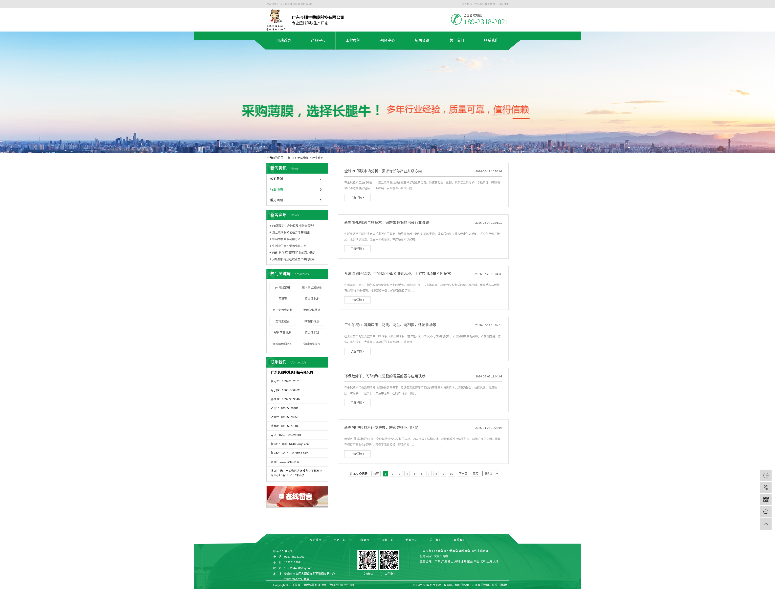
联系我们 (459, 540)
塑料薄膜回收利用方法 (286, 239)
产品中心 (339, 540)
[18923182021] (766, 487)
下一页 (463, 473)
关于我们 (435, 540)
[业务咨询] (766, 475)
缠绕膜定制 (312, 332)
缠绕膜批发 (312, 298)
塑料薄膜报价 (311, 344)
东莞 (470, 561)
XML (506, 4)
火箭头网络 (441, 556)
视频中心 (387, 540)
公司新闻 (276, 178)
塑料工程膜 (282, 321)
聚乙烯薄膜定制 (282, 310)
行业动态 (317, 157)
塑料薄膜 (464, 550)
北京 (483, 561)
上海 (489, 561)
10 (451, 473)
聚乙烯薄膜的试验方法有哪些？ (292, 232)
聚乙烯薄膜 (451, 550)
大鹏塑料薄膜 (311, 310)
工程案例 (363, 540)
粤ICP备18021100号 (342, 585)
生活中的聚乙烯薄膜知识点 (289, 246)
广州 (444, 561)
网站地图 (490, 4)
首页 (376, 473)
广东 (437, 561)
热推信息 (467, 4)
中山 (476, 561)
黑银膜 (282, 298)
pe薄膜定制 (282, 287)
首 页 (291, 157)
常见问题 (276, 200)
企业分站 (478, 4)
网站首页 (315, 540)
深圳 (457, 561)
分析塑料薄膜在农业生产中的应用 (293, 259)
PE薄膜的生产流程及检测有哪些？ (293, 225)
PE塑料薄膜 (311, 321)
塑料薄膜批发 (282, 332)
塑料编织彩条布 (282, 344)
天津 (496, 561)
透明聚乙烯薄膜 (312, 287)
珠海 (463, 561)
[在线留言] (766, 511)
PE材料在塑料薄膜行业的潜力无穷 (293, 252)
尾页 (476, 473)
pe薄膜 (438, 550)
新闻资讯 (303, 157)
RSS (499, 4)
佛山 (450, 561)
